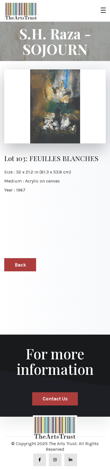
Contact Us (55, 399)
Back (20, 265)
